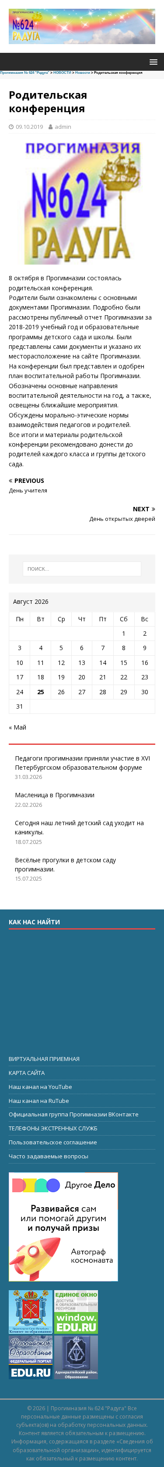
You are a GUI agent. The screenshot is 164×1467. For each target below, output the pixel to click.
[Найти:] (82, 568)
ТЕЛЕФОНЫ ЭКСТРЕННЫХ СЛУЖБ (53, 1128)
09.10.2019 (29, 127)
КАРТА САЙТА (27, 1073)
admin (63, 127)
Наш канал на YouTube (40, 1087)
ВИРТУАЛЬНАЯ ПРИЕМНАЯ (44, 1059)
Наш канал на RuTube (39, 1101)
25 (40, 692)
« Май (17, 727)
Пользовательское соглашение (53, 1142)
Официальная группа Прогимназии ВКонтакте (74, 1114)
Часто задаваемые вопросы (48, 1156)
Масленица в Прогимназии (54, 795)
